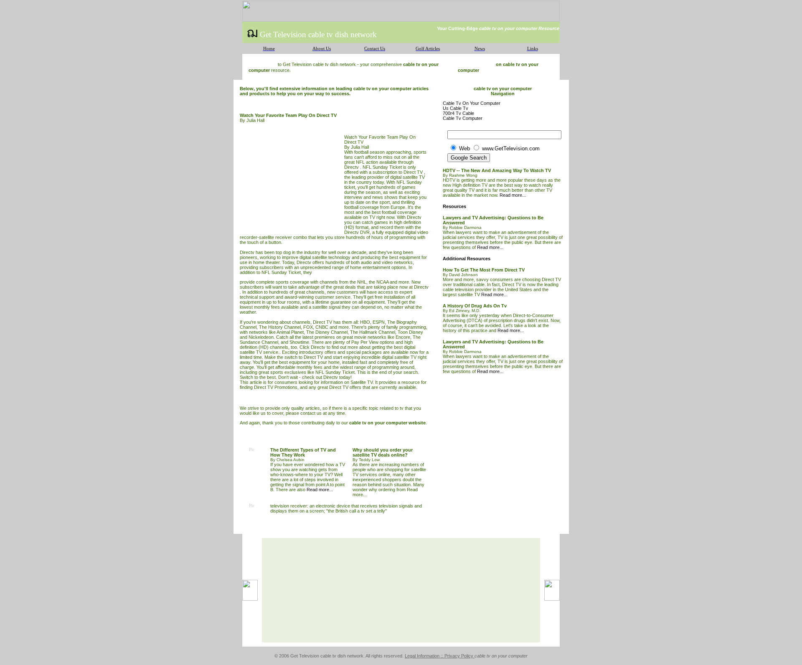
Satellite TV (361, 382)
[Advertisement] (292, 181)
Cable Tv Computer (462, 118)
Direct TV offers (345, 387)
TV (420, 172)
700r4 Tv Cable (458, 113)
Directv (304, 262)
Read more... (320, 489)
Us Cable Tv (455, 108)
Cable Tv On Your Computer (471, 103)
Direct (410, 172)
